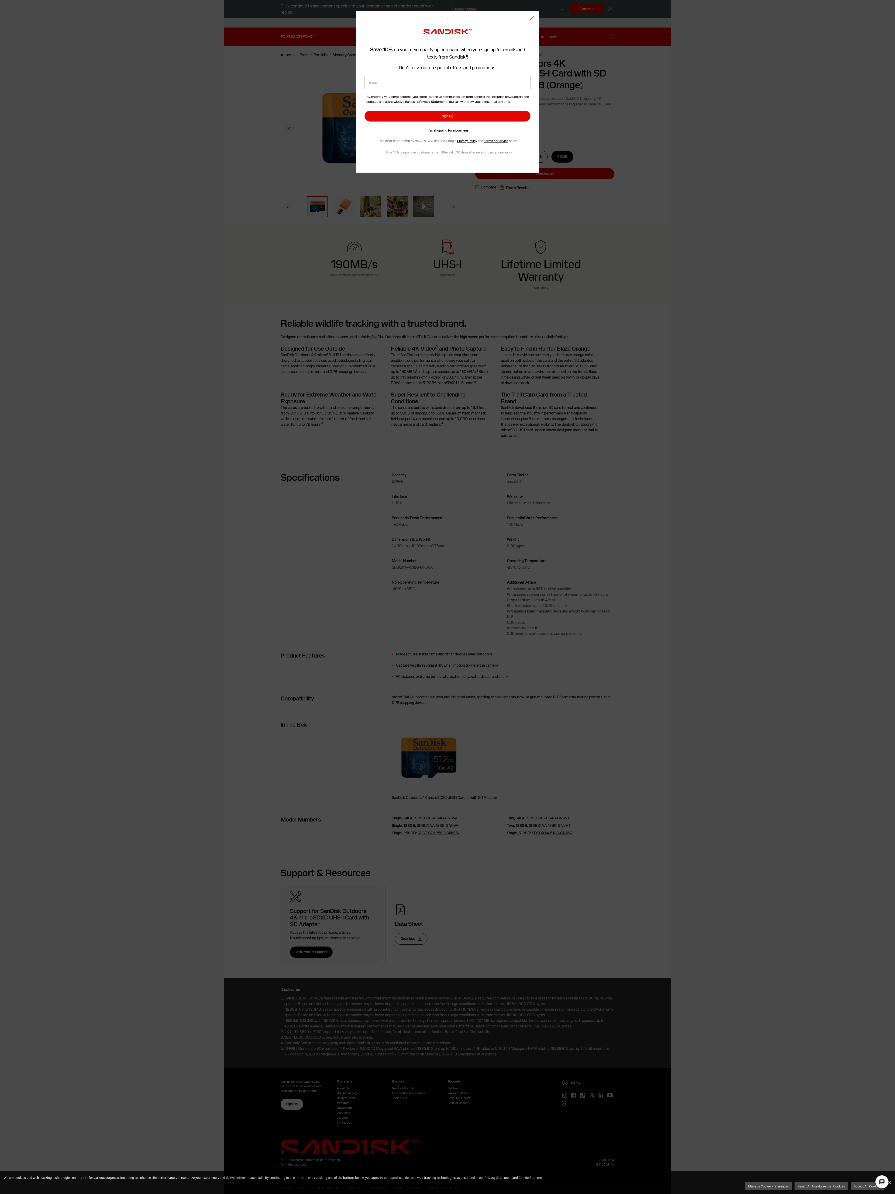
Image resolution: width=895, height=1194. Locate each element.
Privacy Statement (498, 1177)
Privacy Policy (467, 141)
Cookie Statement (532, 1177)
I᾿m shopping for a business (448, 130)
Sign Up (447, 116)
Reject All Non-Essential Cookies (821, 1186)
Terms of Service (496, 141)
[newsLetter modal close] (532, 18)
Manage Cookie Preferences (768, 1186)
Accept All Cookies (867, 1186)
